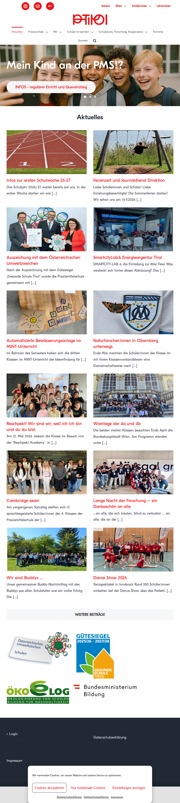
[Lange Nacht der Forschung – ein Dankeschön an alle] (133, 472)
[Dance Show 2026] (133, 550)
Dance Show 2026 (110, 577)
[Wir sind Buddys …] (47, 550)
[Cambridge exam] (47, 472)
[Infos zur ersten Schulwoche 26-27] (47, 152)
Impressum (117, 797)
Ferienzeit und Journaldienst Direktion (129, 180)
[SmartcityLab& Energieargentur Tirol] (133, 229)
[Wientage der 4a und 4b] (133, 395)
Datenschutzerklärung (69, 797)
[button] (94, 40)
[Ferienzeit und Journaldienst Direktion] (133, 152)
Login (13, 734)
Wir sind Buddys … (25, 577)
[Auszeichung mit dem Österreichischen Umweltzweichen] (47, 229)
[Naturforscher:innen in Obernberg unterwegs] (133, 312)
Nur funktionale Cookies (88, 788)
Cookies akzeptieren (49, 788)
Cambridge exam (23, 500)
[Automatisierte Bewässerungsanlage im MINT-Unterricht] (47, 312)
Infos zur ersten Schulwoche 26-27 (38, 180)
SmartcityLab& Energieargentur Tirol (127, 257)
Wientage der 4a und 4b (117, 423)
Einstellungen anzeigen (128, 788)
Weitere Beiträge (90, 615)
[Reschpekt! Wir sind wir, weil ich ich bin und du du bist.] (47, 395)
